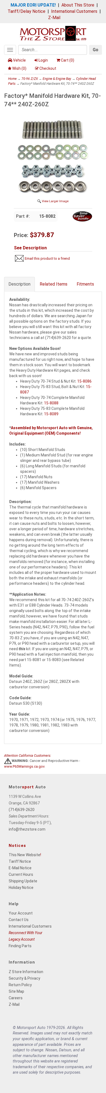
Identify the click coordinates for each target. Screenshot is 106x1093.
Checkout (47, 68)
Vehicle (19, 60)
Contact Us (19, 920)
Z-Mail (54, 17)
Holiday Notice (21, 887)
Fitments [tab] (85, 284)
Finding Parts (20, 946)
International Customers (74, 11)
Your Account (21, 913)
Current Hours (21, 874)
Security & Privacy (24, 978)
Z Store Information (26, 972)
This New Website (24, 855)
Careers (16, 998)
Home (12, 79)
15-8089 (51, 414)
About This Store (77, 5)
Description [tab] (19, 284)
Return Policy (20, 985)
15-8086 (84, 381)
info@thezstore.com (27, 829)
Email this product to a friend (47, 258)
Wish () (19, 68)
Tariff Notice (20, 861)
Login (43, 60)
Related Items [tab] (53, 284)
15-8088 (51, 403)
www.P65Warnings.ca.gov (24, 766)
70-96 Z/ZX (29, 79)
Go (95, 49)
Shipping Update (23, 881)
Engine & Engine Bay (57, 79)
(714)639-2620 (22, 809)
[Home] (53, 32)
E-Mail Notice (20, 868)
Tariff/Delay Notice (26, 11)
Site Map (16, 991)
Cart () (67, 60)
